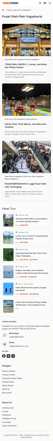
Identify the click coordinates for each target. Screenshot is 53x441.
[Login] (45, 3)
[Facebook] (4, 356)
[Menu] (50, 3)
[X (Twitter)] (8, 356)
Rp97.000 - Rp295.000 (28, 277)
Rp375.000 (24, 242)
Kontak (5, 411)
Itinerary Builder (8, 371)
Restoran (6, 389)
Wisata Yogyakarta (32, 59)
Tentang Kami (8, 408)
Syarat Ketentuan (9, 425)
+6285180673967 (16, 337)
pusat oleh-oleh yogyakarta (15, 59)
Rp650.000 (24, 225)
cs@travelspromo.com (19, 346)
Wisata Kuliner (8, 382)
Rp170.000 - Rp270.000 (28, 260)
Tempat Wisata (8, 374)
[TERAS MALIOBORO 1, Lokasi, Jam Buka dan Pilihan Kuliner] (26, 40)
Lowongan (6, 422)
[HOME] (3, 10)
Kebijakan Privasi (9, 418)
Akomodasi (7, 392)
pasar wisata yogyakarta (13, 176)
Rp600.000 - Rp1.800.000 (29, 294)
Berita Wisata (7, 385)
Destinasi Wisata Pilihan (12, 378)
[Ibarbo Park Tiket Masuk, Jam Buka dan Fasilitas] (26, 99)
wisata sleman (31, 119)
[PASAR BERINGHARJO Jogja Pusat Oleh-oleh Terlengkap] (26, 157)
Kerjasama (6, 415)
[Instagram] (13, 356)
